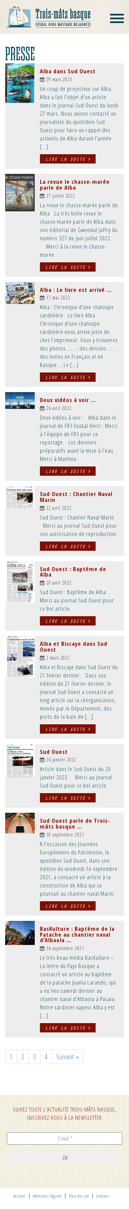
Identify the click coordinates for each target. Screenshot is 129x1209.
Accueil (19, 1196)
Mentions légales (47, 1196)
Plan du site (79, 1196)
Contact (102, 1196)
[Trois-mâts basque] (48, 16)
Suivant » (67, 1056)
